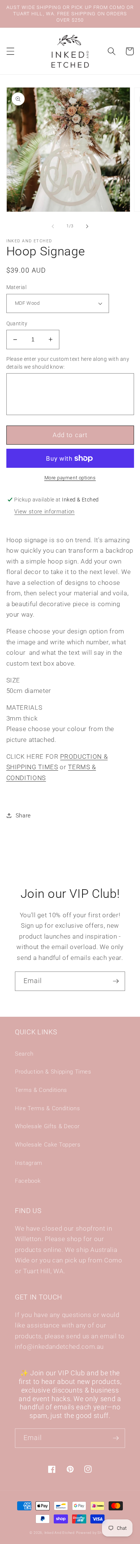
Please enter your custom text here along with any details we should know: (68, 363)
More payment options (70, 478)
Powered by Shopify (93, 1533)
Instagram (28, 1163)
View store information (44, 511)
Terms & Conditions (41, 1090)
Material (16, 287)
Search (24, 1053)
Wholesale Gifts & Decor (47, 1126)
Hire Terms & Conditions (47, 1108)
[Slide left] (52, 226)
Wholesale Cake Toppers (48, 1144)
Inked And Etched (59, 1533)
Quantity (17, 323)
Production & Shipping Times (53, 1071)
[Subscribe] (116, 981)
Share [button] (23, 815)
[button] (10, 51)
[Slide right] (87, 226)
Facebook (27, 1181)
